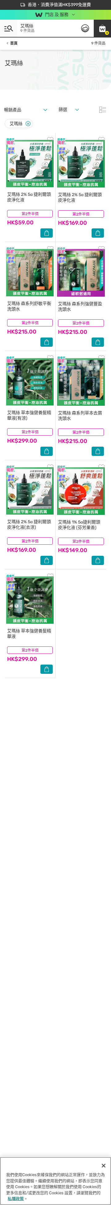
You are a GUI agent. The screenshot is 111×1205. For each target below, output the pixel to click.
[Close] (28, 124)
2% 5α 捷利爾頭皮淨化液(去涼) (29, 524)
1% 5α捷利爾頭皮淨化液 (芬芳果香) (79, 525)
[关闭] (103, 1165)
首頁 (14, 43)
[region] (55, 1181)
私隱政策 (16, 1198)
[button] (102, 28)
